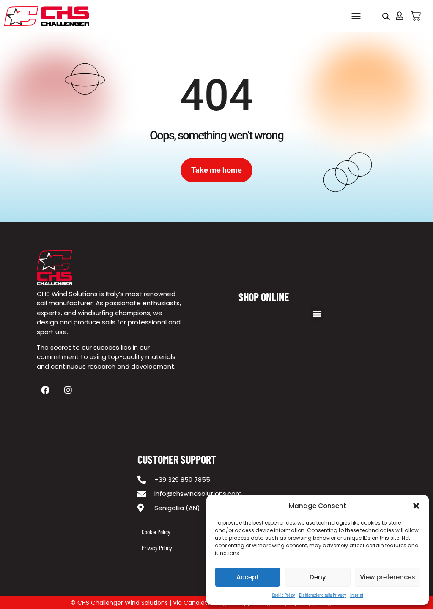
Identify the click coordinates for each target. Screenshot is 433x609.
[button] (416, 506)
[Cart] (415, 16)
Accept (247, 577)
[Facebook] (45, 390)
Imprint (356, 595)
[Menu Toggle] (356, 16)
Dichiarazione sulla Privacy (322, 595)
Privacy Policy (157, 548)
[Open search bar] (386, 16)
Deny (318, 577)
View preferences (387, 577)
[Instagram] (68, 390)
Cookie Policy (283, 595)
